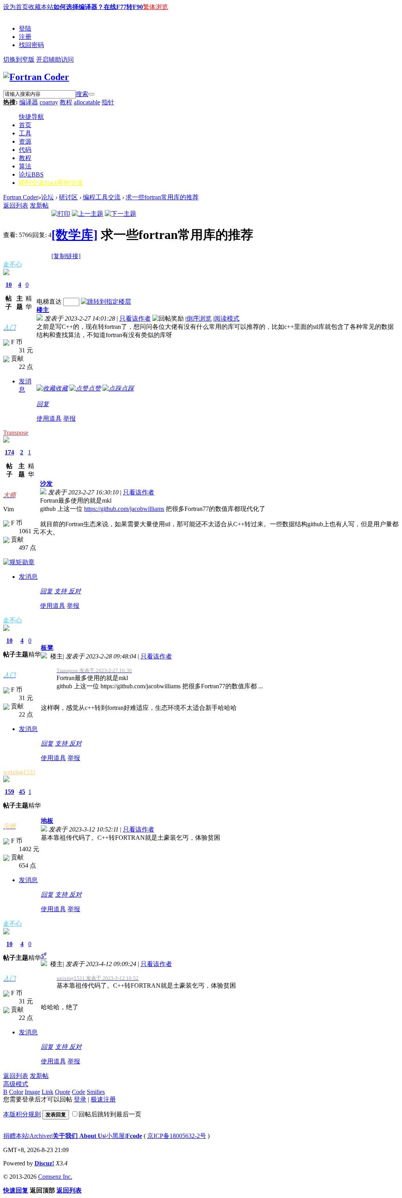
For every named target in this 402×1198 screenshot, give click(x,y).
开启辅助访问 (55, 59)
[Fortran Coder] (36, 77)
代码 (25, 149)
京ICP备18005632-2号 (176, 1135)
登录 (80, 1099)
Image (32, 1092)
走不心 (12, 264)
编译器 (28, 102)
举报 (69, 418)
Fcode (134, 1135)
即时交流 (51, 182)
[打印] (60, 213)
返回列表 (15, 205)
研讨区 (68, 197)
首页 (25, 125)
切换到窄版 (19, 59)
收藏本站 (40, 7)
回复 (43, 404)
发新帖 (39, 205)
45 (22, 791)
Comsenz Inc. (55, 1176)
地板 (47, 820)
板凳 (47, 647)
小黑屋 (115, 1135)
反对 (74, 591)
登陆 (25, 28)
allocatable (87, 102)
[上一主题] (87, 213)
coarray (49, 102)
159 (9, 791)
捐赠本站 (15, 1135)
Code (78, 1092)
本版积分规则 (22, 1114)
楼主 (43, 309)
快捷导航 (31, 116)
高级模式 (15, 1084)
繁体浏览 (155, 7)
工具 (25, 133)
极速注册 (103, 1099)
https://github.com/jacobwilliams (124, 508)
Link (47, 1092)
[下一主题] (120, 213)
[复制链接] (65, 256)
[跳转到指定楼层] (106, 301)
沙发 (46, 483)
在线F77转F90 (123, 7)
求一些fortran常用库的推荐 (162, 197)
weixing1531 (19, 772)
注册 (25, 36)
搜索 (82, 94)
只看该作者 (135, 318)
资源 (25, 141)
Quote (62, 1092)
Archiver (40, 1135)
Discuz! (44, 1163)
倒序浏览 (199, 318)
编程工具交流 (102, 197)
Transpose (15, 432)
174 (9, 452)
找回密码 (31, 45)
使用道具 (49, 418)
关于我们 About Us (79, 1135)
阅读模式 (226, 318)
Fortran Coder (20, 197)
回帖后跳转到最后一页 (110, 1114)
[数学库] (74, 235)
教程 (66, 102)
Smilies (96, 1092)
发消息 (28, 576)
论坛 (31, 174)
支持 (61, 591)
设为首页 (15, 7)
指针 (108, 102)
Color (16, 1092)
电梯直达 (49, 301)
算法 (25, 166)
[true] (91, 94)
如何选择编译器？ (78, 7)
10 (8, 284)
